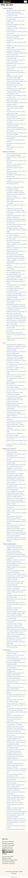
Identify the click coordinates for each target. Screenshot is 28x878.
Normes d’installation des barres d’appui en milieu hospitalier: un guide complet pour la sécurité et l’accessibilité (16, 613)
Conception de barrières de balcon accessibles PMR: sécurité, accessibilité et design (17, 229)
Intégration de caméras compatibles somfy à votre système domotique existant (15, 107)
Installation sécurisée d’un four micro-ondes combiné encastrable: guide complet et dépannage (16, 583)
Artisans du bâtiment (8, 8)
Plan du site (14, 877)
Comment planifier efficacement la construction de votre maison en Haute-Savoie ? (16, 334)
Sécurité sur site (7, 650)
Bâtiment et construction (9, 151)
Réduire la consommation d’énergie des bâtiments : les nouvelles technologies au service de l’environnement (17, 534)
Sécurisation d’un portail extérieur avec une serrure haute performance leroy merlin (16, 696)
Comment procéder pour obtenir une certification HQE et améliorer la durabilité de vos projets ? (17, 129)
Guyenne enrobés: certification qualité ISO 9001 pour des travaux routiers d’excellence (16, 120)
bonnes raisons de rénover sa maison (16, 829)
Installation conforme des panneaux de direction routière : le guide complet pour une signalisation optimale (16, 742)
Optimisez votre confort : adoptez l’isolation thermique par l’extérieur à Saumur (15, 804)
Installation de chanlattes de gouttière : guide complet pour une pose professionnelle (16, 300)
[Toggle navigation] (25, 2)
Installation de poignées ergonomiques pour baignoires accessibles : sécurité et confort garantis (16, 220)
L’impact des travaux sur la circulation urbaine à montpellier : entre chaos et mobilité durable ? (16, 260)
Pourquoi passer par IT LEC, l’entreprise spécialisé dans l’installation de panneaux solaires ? (17, 521)
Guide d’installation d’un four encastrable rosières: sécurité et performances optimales (16, 591)
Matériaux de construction (9, 448)
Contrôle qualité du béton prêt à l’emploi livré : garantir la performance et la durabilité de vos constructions (16, 466)
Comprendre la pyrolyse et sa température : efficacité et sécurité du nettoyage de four (17, 770)
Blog (4, 342)
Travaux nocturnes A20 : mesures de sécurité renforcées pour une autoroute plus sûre (16, 704)
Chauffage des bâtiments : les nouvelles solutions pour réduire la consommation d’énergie (16, 539)
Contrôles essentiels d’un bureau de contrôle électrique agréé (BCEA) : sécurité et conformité (15, 765)
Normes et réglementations (9, 544)
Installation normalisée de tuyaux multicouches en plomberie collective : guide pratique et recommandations (16, 357)
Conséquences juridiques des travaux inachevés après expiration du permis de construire (16, 604)
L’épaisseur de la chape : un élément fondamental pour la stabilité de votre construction (16, 426)
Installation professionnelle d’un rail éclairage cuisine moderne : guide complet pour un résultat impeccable (17, 81)
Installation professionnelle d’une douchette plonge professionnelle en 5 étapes (16, 72)
